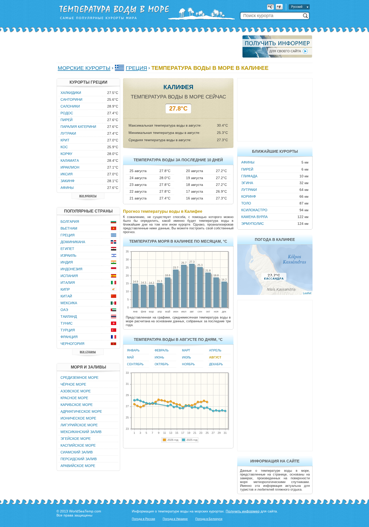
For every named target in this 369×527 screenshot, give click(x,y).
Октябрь (162, 364)
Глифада (249, 176)
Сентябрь (135, 364)
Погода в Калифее (275, 239)
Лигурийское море (79, 425)
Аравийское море (77, 466)
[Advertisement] (147, 46)
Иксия (66, 174)
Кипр (65, 289)
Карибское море (76, 405)
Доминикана (72, 242)
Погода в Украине (175, 519)
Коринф (248, 196)
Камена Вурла (254, 217)
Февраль (162, 350)
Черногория (72, 344)
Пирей (247, 169)
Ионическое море (78, 418)
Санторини (71, 99)
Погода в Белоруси (208, 519)
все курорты (88, 195)
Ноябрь (188, 364)
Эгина (247, 183)
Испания (69, 276)
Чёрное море (73, 384)
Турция (67, 330)
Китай (66, 296)
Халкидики (70, 93)
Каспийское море (78, 445)
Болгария (69, 222)
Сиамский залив (76, 452)
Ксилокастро (254, 210)
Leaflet (307, 293)
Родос (66, 113)
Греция (136, 68)
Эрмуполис (252, 224)
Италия (67, 283)
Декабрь (216, 364)
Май (130, 357)
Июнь (159, 357)
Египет (67, 249)
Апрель (215, 350)
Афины (247, 162)
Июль (186, 357)
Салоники (70, 106)
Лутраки (249, 190)
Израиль (68, 255)
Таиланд (68, 316)
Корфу (66, 154)
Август (215, 357)
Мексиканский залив (80, 432)
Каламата (69, 161)
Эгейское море (75, 439)
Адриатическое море (81, 411)
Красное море (74, 398)
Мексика (68, 303)
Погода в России (143, 519)
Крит (65, 140)
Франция (69, 337)
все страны (88, 351)
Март (186, 350)
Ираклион (69, 167)
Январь (133, 350)
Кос (64, 147)
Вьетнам (68, 228)
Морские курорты (84, 68)
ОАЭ (64, 310)
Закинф (67, 181)
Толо (246, 203)
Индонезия (71, 269)
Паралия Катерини (78, 127)
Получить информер (243, 511)
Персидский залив (78, 459)
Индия (66, 262)
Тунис (66, 323)
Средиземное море (79, 378)
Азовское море (75, 391)
